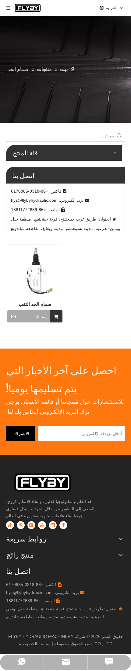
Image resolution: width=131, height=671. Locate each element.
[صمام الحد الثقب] (35, 270)
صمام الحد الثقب (35, 304)
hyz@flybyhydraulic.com (34, 200)
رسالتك (41, 316)
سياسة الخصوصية (35, 643)
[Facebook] (63, 525)
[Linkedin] (53, 525)
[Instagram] (31, 525)
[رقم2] (53, 482)
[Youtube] (42, 525)
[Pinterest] (21, 525)
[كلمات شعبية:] (119, 135)
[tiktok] (10, 525)
